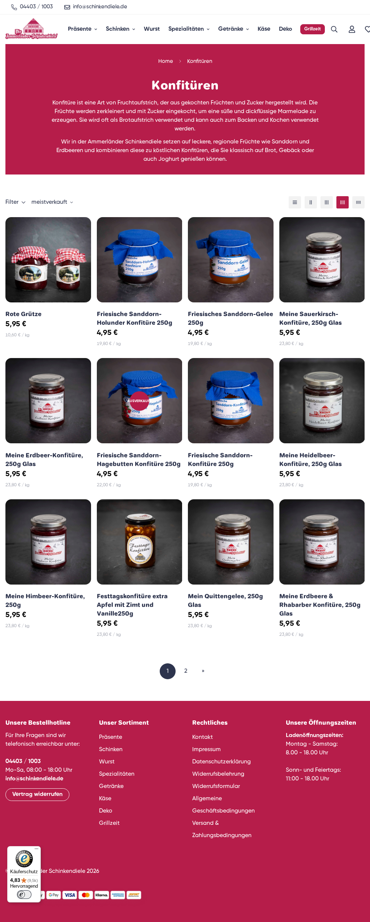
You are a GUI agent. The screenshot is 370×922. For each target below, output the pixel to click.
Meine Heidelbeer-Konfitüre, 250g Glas (310, 460)
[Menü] (36, 850)
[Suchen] (334, 29)
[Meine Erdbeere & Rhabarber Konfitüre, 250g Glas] (322, 542)
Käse (264, 29)
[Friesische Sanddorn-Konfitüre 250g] (231, 400)
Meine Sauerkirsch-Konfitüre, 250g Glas (310, 318)
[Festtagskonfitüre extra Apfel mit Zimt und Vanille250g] (139, 542)
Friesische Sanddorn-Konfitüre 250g (220, 460)
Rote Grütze (23, 314)
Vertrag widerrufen (37, 794)
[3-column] (326, 202)
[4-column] (342, 202)
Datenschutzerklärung (221, 762)
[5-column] (358, 202)
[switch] (24, 894)
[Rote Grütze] (48, 259)
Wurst (152, 29)
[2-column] (311, 202)
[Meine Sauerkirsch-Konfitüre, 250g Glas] (322, 259)
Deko (285, 29)
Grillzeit (312, 29)
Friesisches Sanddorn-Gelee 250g (230, 318)
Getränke (230, 29)
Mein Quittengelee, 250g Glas (225, 600)
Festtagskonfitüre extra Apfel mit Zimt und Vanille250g (132, 605)
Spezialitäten (186, 29)
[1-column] (295, 202)
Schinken (117, 29)
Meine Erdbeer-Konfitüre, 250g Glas (44, 460)
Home (165, 61)
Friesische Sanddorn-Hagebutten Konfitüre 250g (139, 460)
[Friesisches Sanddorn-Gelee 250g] (231, 259)
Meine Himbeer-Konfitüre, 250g (45, 600)
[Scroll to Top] (356, 882)
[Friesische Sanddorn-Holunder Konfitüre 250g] (139, 259)
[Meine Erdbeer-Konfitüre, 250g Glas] (48, 400)
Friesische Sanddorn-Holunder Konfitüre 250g (134, 318)
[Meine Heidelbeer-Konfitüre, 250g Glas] (322, 400)
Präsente (79, 29)
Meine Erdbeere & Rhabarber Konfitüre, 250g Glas (320, 605)
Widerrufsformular (216, 786)
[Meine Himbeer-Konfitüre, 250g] (48, 542)
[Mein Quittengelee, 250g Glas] (231, 542)
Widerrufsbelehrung (218, 774)
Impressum (206, 750)
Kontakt (202, 737)
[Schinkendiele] (31, 29)
